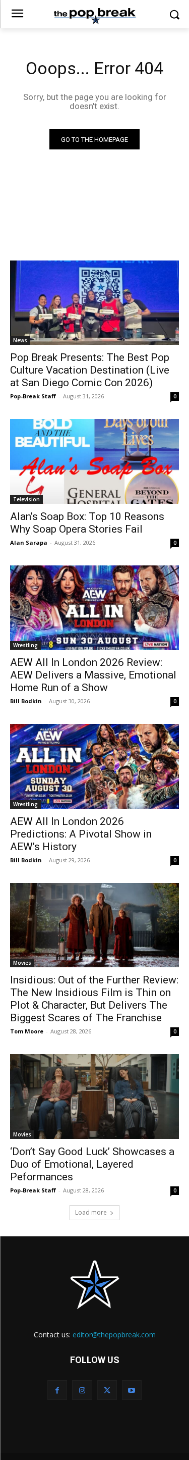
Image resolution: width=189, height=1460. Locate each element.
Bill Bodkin (26, 701)
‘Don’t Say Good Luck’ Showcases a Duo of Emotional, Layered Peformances (92, 1164)
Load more (91, 1212)
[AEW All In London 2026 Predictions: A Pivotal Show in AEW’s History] (94, 766)
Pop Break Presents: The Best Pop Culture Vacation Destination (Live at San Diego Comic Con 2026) (89, 370)
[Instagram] (82, 1390)
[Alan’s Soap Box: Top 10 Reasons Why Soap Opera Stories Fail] (94, 461)
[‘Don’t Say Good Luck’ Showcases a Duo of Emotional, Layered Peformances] (94, 1096)
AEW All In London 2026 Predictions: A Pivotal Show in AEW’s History (81, 834)
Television (26, 499)
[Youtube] (132, 1390)
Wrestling (25, 645)
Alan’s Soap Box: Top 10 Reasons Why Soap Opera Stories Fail (87, 522)
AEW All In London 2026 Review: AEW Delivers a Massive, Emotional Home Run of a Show (93, 675)
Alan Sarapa (28, 542)
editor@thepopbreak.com (114, 1334)
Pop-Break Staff (33, 396)
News (20, 340)
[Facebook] (57, 1390)
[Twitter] (107, 1390)
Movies (22, 962)
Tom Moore (26, 1031)
